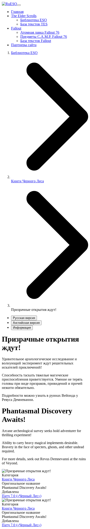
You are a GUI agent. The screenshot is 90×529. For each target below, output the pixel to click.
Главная (17, 12)
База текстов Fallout (35, 41)
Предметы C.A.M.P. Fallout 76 (43, 37)
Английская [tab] (26, 323)
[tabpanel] (45, 368)
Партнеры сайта (23, 45)
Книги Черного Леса (27, 181)
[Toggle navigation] (19, 5)
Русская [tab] (24, 318)
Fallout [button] (16, 28)
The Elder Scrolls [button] (23, 16)
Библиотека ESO (33, 20)
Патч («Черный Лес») (21, 496)
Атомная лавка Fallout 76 (39, 32)
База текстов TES (34, 24)
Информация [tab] (22, 327)
